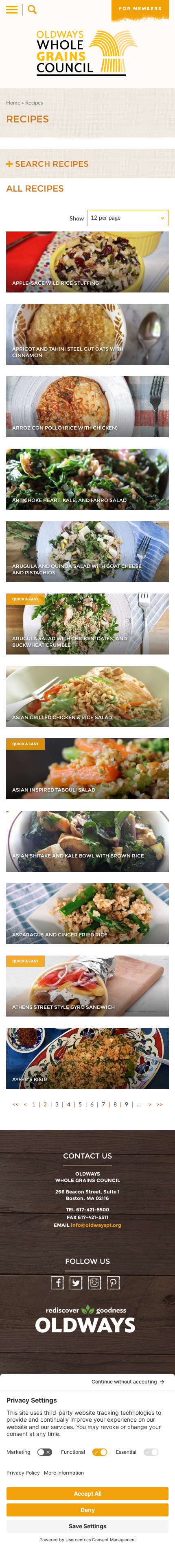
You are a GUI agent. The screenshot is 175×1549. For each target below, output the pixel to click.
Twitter (77, 1283)
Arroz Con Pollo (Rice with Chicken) (65, 428)
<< (15, 1104)
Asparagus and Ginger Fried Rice (59, 935)
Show (77, 218)
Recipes (34, 102)
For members (140, 8)
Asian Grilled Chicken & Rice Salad (62, 717)
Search (31, 9)
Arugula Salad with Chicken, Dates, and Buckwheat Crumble (69, 641)
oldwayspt (86, 1322)
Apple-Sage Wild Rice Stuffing (55, 283)
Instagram (95, 1283)
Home (13, 102)
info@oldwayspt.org (96, 1225)
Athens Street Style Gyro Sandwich (63, 1007)
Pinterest (114, 1283)
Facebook (58, 1283)
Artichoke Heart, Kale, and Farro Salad (69, 500)
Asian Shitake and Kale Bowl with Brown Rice (78, 856)
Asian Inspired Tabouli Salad (53, 790)
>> (159, 1104)
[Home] (87, 53)
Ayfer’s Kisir (29, 1079)
